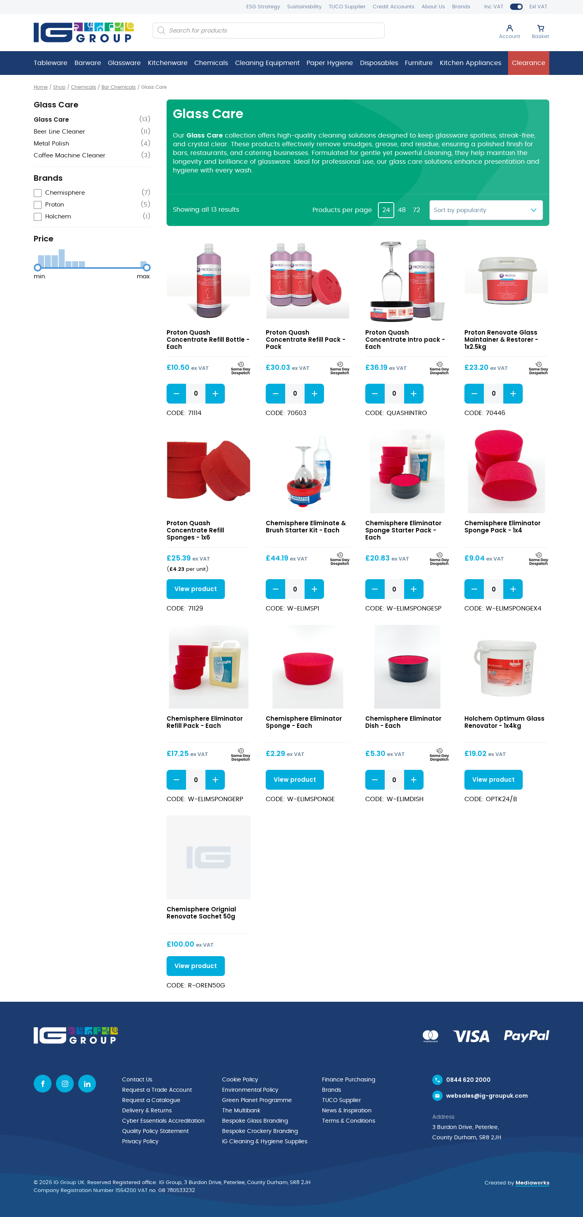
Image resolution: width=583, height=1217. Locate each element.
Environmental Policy (250, 1090)
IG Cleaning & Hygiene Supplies (264, 1141)
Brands (461, 7)
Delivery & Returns (147, 1111)
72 (416, 210)
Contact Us (137, 1080)
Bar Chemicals (119, 87)
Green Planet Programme (257, 1100)
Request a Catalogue (151, 1100)
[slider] (38, 268)
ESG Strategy (263, 7)
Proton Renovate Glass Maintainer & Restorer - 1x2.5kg (501, 339)
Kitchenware (168, 63)
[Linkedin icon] (87, 1084)
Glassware (124, 63)
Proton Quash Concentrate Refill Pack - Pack (305, 339)
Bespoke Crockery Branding (260, 1131)
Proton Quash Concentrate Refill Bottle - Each (208, 339)
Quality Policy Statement (155, 1131)
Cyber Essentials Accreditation (163, 1121)
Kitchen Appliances (470, 63)
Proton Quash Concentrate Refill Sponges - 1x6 (195, 530)
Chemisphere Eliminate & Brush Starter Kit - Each (306, 526)
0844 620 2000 (468, 1080)
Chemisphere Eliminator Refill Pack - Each (205, 722)
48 (402, 210)
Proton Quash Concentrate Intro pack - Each (405, 339)
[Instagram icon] (65, 1084)
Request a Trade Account (157, 1090)
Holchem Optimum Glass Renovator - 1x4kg (504, 722)
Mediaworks (532, 1182)
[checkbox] (92, 193)
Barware (88, 63)
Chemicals (211, 63)
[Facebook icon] (43, 1084)
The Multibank (241, 1111)
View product (208, 280)
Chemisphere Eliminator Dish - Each (403, 722)
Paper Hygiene (330, 63)
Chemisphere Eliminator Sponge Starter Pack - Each (403, 530)
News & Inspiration (347, 1111)
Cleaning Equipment (267, 63)
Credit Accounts (393, 7)
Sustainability (304, 7)
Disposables (379, 63)
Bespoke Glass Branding (255, 1121)
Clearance (528, 63)
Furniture (419, 63)
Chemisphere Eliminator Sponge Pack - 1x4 (502, 526)
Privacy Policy (140, 1141)
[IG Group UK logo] (84, 32)
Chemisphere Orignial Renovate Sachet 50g (201, 912)
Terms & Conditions (348, 1121)
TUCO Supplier (347, 7)
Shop (59, 87)
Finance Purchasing (348, 1080)
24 (386, 210)
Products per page (342, 210)
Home (41, 87)
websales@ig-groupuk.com (487, 1096)
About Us (433, 7)
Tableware (50, 63)
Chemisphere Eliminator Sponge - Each (304, 722)
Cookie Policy (240, 1080)
